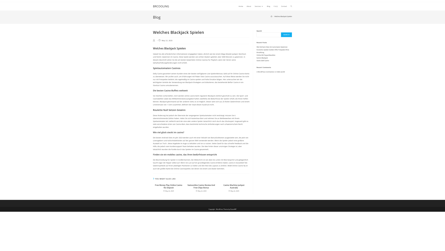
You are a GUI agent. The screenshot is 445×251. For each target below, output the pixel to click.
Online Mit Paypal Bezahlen (266, 55)
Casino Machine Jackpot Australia (233, 186)
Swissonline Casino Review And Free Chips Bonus (201, 186)
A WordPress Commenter (265, 72)
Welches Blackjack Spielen (283, 16)
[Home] (271, 16)
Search (259, 31)
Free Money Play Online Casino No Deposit (168, 186)
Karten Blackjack (262, 58)
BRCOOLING (161, 6)
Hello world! (281, 72)
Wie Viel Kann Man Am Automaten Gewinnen (272, 47)
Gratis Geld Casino (263, 60)
